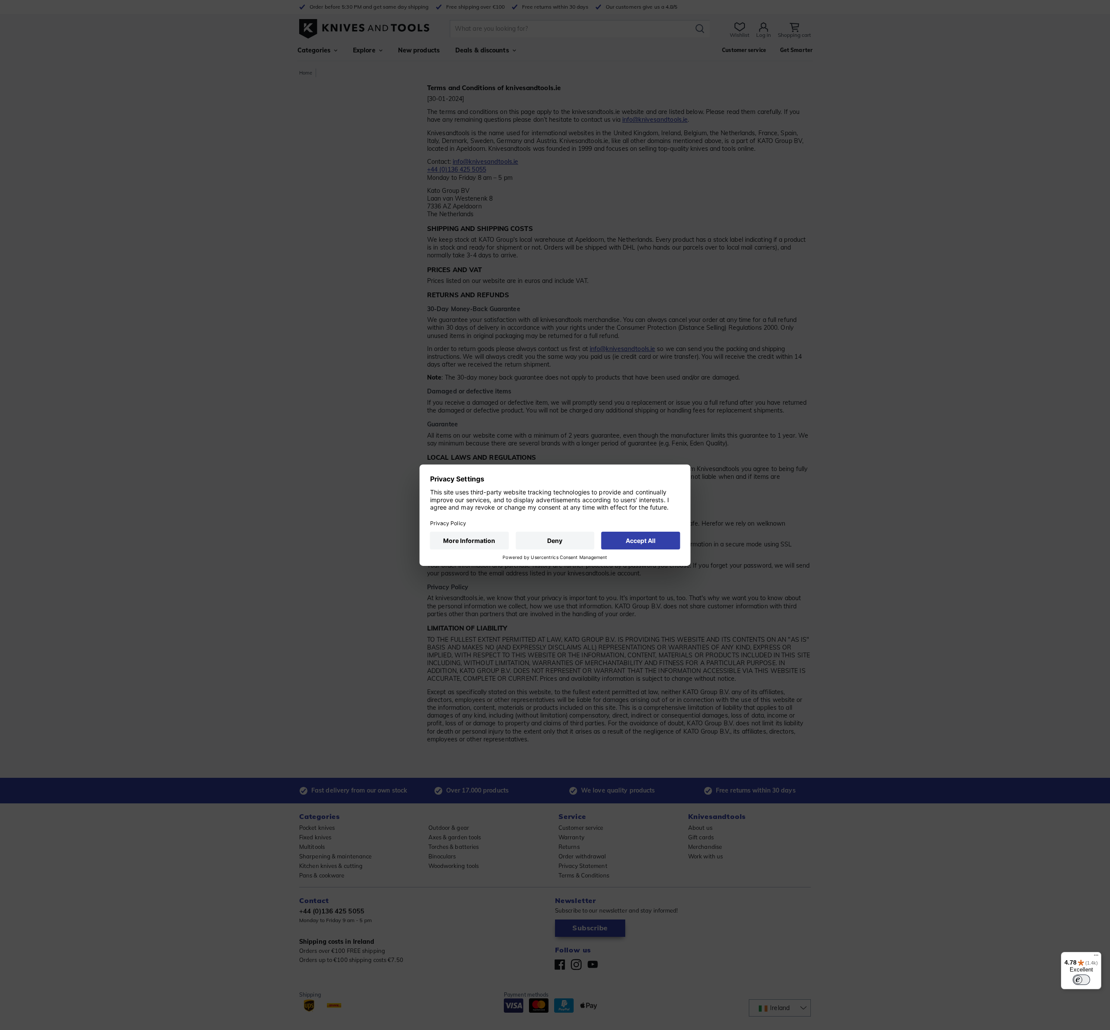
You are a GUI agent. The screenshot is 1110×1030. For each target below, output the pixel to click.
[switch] (1081, 980)
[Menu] (1096, 957)
